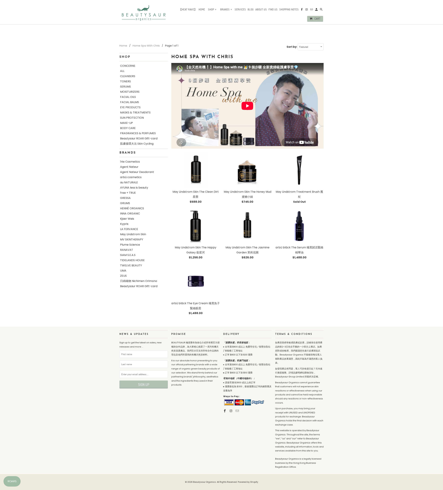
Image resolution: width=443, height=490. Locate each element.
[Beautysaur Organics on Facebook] (225, 411)
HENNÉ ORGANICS (132, 208)
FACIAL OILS (128, 97)
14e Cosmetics (130, 162)
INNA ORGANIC (130, 214)
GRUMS (125, 203)
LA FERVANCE (129, 229)
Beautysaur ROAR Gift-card (138, 138)
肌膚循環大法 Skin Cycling (136, 144)
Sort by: (292, 47)
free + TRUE (128, 193)
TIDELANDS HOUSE (132, 260)
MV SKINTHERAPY (131, 239)
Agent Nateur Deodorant (137, 172)
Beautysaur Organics (204, 481)
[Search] (321, 10)
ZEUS (123, 276)
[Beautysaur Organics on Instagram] (231, 411)
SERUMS (125, 87)
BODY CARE (128, 128)
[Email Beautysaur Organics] (237, 411)
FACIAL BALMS (129, 102)
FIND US (273, 9)
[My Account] (316, 10)
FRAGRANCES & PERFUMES (138, 133)
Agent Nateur (129, 167)
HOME (202, 9)
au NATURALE (129, 182)
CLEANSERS (127, 76)
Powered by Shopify (248, 481)
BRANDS (226, 9)
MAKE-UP (126, 123)
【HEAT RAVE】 (188, 9)
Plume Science (130, 245)
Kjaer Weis (127, 219)
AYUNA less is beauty (134, 188)
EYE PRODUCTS (130, 107)
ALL (122, 71)
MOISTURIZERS (129, 92)
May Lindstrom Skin (133, 234)
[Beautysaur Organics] (143, 12)
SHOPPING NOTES (289, 9)
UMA (123, 271)
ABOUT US (261, 9)
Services (240, 9)
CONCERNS (127, 66)
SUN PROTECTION (132, 118)
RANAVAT (126, 250)
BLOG (251, 9)
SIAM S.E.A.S (127, 255)
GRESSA (125, 198)
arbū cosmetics (131, 177)
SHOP (212, 9)
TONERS (125, 81)
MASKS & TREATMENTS (135, 113)
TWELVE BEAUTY (131, 265)
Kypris (124, 224)
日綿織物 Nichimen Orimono (138, 281)
